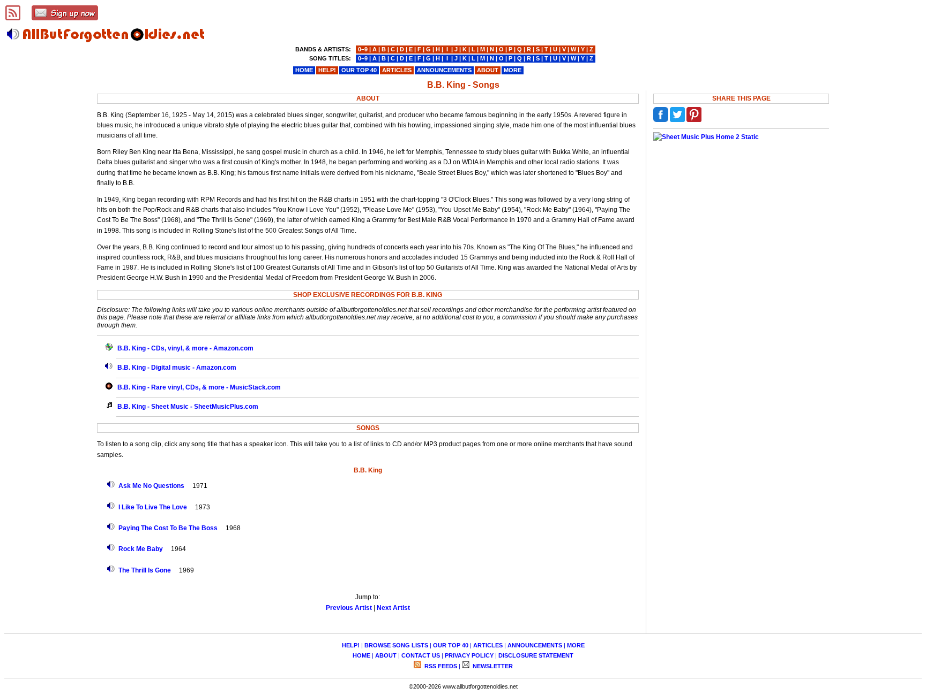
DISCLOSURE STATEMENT (535, 655)
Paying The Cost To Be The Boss (168, 528)
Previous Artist (349, 608)
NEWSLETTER (492, 666)
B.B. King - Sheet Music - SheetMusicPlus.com (187, 406)
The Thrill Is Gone (144, 570)
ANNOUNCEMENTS (534, 645)
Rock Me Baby (140, 549)
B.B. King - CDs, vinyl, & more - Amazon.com (185, 348)
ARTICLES (488, 645)
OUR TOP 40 (450, 645)
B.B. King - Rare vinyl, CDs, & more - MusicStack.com (199, 387)
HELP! (351, 645)
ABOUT (386, 655)
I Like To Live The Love (152, 507)
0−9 (362, 49)
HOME (361, 655)
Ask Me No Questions (151, 486)
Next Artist (393, 608)
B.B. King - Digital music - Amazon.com (176, 367)
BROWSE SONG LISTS (396, 645)
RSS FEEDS (440, 666)
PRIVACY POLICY (469, 655)
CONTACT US (420, 655)
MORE (576, 645)
